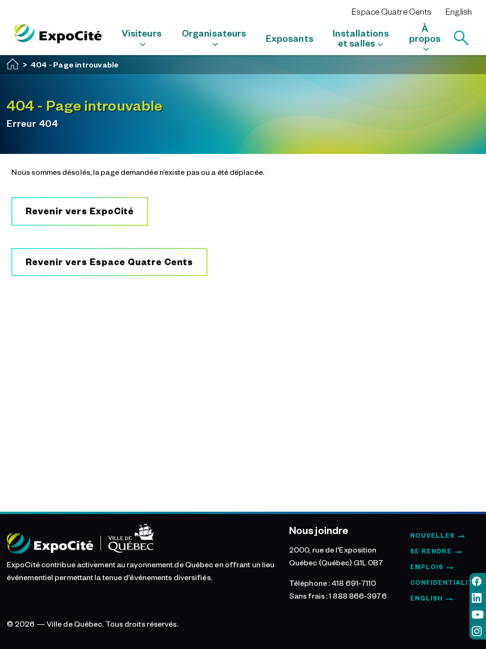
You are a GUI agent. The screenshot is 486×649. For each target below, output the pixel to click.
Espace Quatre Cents (391, 11)
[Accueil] (13, 64)
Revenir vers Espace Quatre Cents (109, 261)
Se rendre (431, 551)
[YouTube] (477, 614)
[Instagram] (477, 631)
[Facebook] (477, 581)
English (459, 11)
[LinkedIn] (477, 598)
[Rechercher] (461, 38)
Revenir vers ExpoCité (80, 211)
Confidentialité (444, 582)
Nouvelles (432, 535)
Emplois (426, 567)
